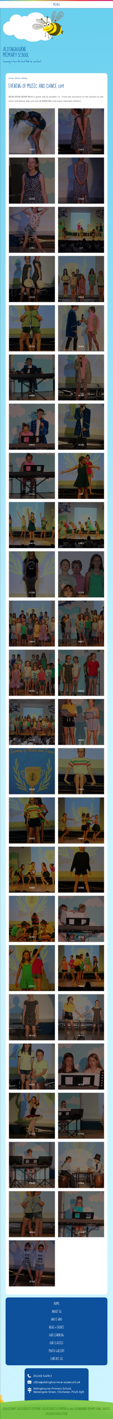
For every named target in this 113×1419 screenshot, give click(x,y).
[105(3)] (32, 279)
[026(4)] (81, 820)
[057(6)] (81, 378)
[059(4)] (81, 328)
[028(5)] (32, 870)
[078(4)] (81, 1165)
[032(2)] (81, 919)
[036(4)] (81, 968)
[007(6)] (32, 673)
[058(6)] (32, 378)
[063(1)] (81, 1017)
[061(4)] (32, 1017)
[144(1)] (81, 131)
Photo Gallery (21, 78)
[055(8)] (81, 427)
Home (11, 78)
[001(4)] (32, 771)
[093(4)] (81, 279)
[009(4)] (32, 624)
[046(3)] (32, 525)
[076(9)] (32, 1165)
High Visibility (50, 1408)
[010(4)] (81, 574)
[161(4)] (32, 1263)
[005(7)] (32, 722)
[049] (81, 476)
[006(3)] (81, 673)
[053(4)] (32, 476)
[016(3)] (81, 771)
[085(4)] (32, 1214)
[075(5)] (81, 1116)
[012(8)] (32, 574)
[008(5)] (81, 624)
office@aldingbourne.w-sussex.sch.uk (56, 1382)
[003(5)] (81, 722)
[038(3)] (81, 525)
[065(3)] (32, 1067)
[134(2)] (81, 181)
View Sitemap (9, 1408)
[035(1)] (32, 968)
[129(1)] (32, 230)
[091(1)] (32, 328)
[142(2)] (32, 181)
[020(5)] (32, 820)
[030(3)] (32, 919)
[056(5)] (32, 427)
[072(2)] (32, 1116)
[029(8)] (81, 870)
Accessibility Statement (29, 1408)
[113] (81, 230)
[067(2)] (81, 1067)
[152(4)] (81, 1214)
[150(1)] (32, 131)
